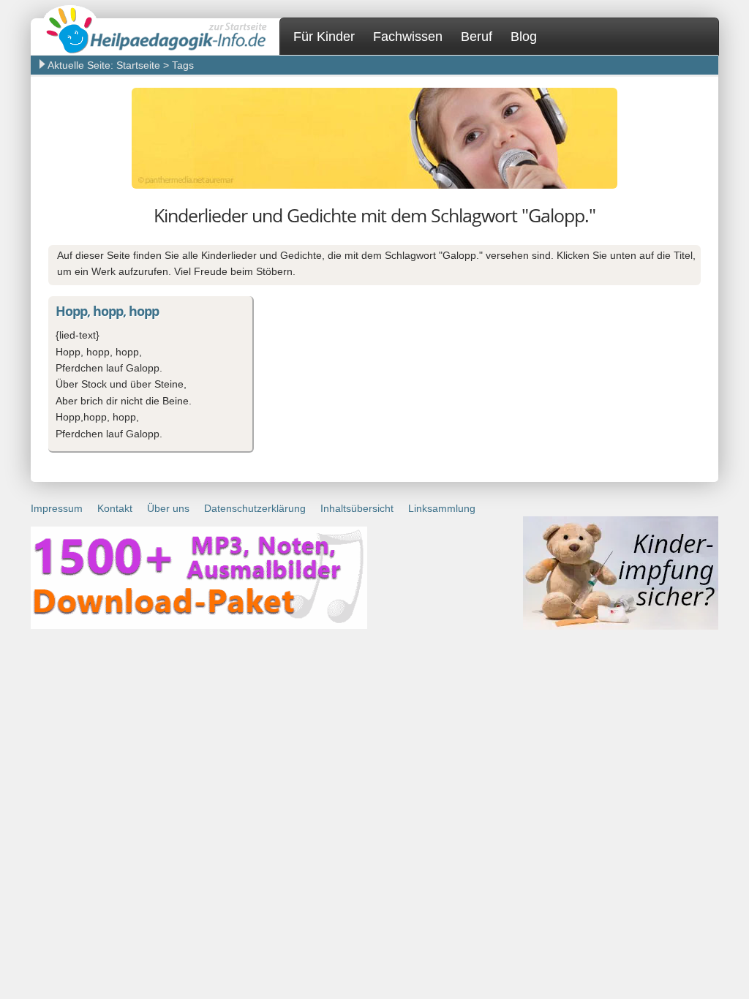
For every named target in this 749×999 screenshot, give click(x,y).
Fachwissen (408, 36)
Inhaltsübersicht (357, 508)
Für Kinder (324, 36)
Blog (524, 36)
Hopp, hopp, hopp (107, 311)
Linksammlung (441, 508)
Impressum (57, 508)
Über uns (168, 508)
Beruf (476, 36)
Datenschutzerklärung (255, 508)
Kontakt (114, 508)
